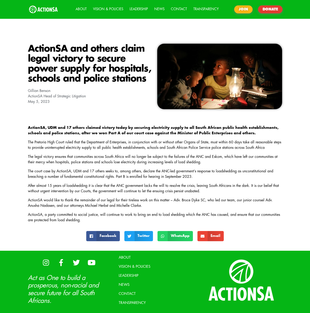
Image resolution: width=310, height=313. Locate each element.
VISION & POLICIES (108, 9)
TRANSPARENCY (206, 9)
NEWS (159, 9)
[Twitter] (76, 263)
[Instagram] (46, 263)
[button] (103, 236)
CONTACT (179, 9)
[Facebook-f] (61, 263)
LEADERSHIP (139, 9)
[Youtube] (91, 263)
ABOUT (81, 9)
